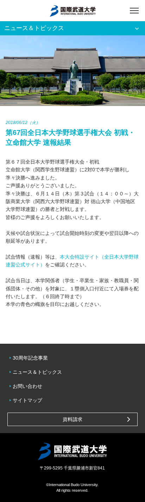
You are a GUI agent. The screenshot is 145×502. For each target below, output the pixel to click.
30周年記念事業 (30, 358)
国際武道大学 (72, 10)
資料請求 (72, 419)
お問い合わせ (27, 386)
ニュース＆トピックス (37, 372)
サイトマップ (27, 400)
